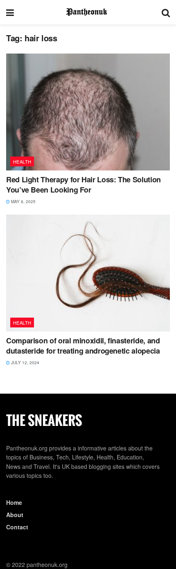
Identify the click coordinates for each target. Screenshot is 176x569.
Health (22, 161)
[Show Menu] (10, 12)
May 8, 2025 (23, 201)
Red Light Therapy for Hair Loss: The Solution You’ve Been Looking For (83, 184)
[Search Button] (166, 12)
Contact (17, 527)
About (14, 515)
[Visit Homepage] (88, 12)
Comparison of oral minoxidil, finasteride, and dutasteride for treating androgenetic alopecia (83, 345)
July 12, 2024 (24, 362)
